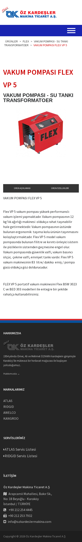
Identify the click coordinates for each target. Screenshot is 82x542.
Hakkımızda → (11, 373)
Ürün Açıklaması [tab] (22, 188)
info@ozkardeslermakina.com (29, 521)
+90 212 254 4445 (21, 510)
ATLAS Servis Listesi (20, 449)
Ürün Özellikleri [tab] (60, 188)
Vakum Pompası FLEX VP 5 (50, 45)
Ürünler (11, 41)
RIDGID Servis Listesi (21, 455)
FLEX (26, 41)
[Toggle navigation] (71, 31)
